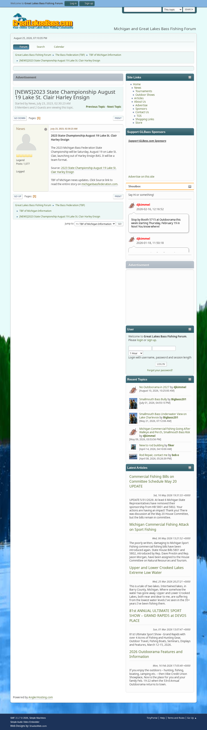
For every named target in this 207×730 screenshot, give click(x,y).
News (137, 88)
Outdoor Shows (145, 95)
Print (118, 118)
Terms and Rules (176, 717)
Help (162, 717)
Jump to (69, 223)
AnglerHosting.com (41, 697)
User (130, 329)
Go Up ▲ (192, 717)
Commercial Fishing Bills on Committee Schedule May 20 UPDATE (153, 481)
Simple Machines (37, 718)
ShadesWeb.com (38, 725)
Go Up (17, 196)
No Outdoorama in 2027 (154, 387)
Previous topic (95, 106)
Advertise (141, 105)
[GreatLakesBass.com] (17, 167)
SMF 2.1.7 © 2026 (19, 718)
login (140, 340)
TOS (139, 116)
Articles (139, 98)
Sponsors (141, 109)
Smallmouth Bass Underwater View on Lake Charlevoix (163, 415)
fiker (171, 445)
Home (137, 84)
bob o (175, 455)
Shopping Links (144, 119)
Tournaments (143, 91)
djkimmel (143, 204)
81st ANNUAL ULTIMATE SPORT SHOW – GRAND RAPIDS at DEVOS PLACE (157, 615)
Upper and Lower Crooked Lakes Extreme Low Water (156, 570)
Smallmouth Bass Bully (153, 399)
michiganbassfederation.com (99, 184)
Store (138, 122)
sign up (151, 340)
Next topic (114, 106)
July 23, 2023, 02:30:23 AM (64, 128)
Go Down (19, 118)
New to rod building (151, 445)
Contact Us (142, 112)
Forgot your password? (160, 370)
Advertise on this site (141, 176)
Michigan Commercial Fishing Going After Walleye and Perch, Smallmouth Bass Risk (164, 430)
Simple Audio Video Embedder (24, 722)
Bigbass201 (178, 399)
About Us (140, 101)
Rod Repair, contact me (153, 455)
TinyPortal (152, 717)
